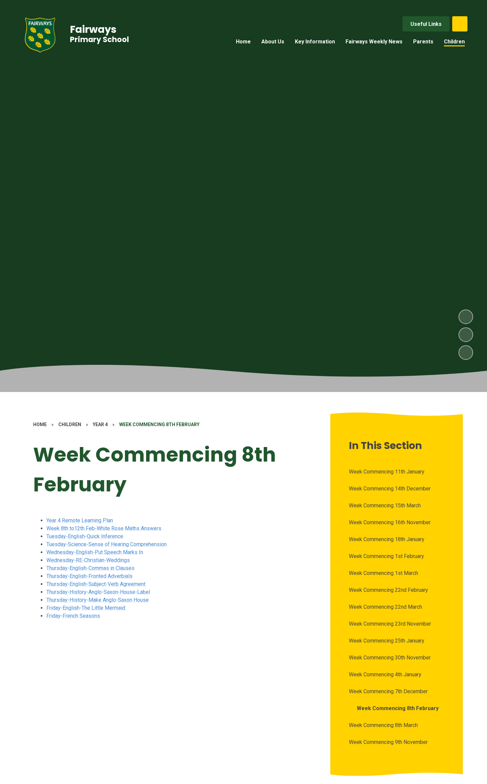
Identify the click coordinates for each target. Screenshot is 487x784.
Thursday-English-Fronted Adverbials (89, 576)
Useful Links (426, 24)
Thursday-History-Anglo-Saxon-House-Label (98, 592)
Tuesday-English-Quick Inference (84, 536)
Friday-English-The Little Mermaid (85, 608)
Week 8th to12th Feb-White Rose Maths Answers (103, 528)
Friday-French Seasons (73, 616)
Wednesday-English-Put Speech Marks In (94, 552)
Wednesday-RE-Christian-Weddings (88, 560)
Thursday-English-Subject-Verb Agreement (95, 584)
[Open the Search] (459, 23)
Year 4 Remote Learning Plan (79, 520)
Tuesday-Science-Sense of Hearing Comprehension (106, 544)
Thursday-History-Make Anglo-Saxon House (97, 600)
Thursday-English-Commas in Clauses (90, 568)
